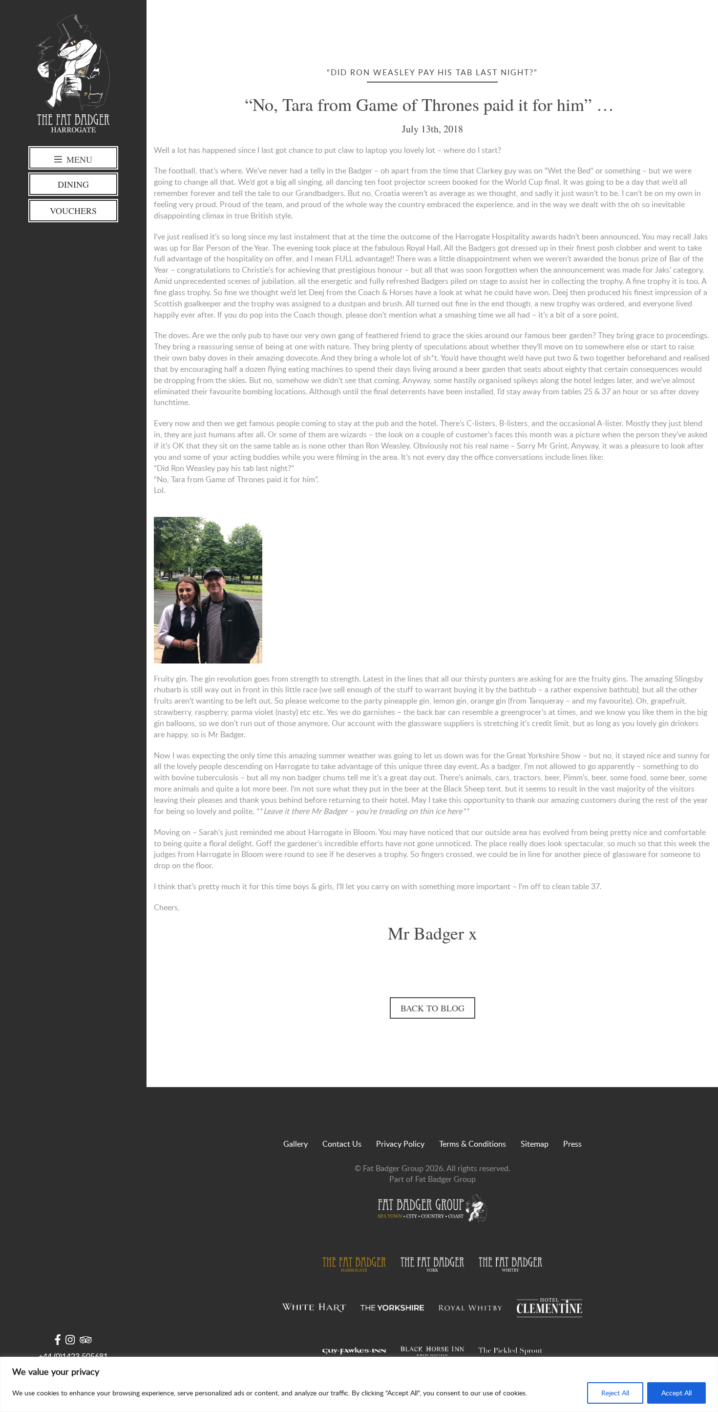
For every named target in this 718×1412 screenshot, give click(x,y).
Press (572, 1143)
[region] (359, 1384)
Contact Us (341, 1143)
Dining (73, 184)
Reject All (615, 1392)
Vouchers (73, 210)
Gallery (295, 1143)
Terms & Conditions (472, 1143)
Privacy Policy (400, 1143)
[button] (432, 511)
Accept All (676, 1392)
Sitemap (535, 1143)
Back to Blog (433, 1008)
